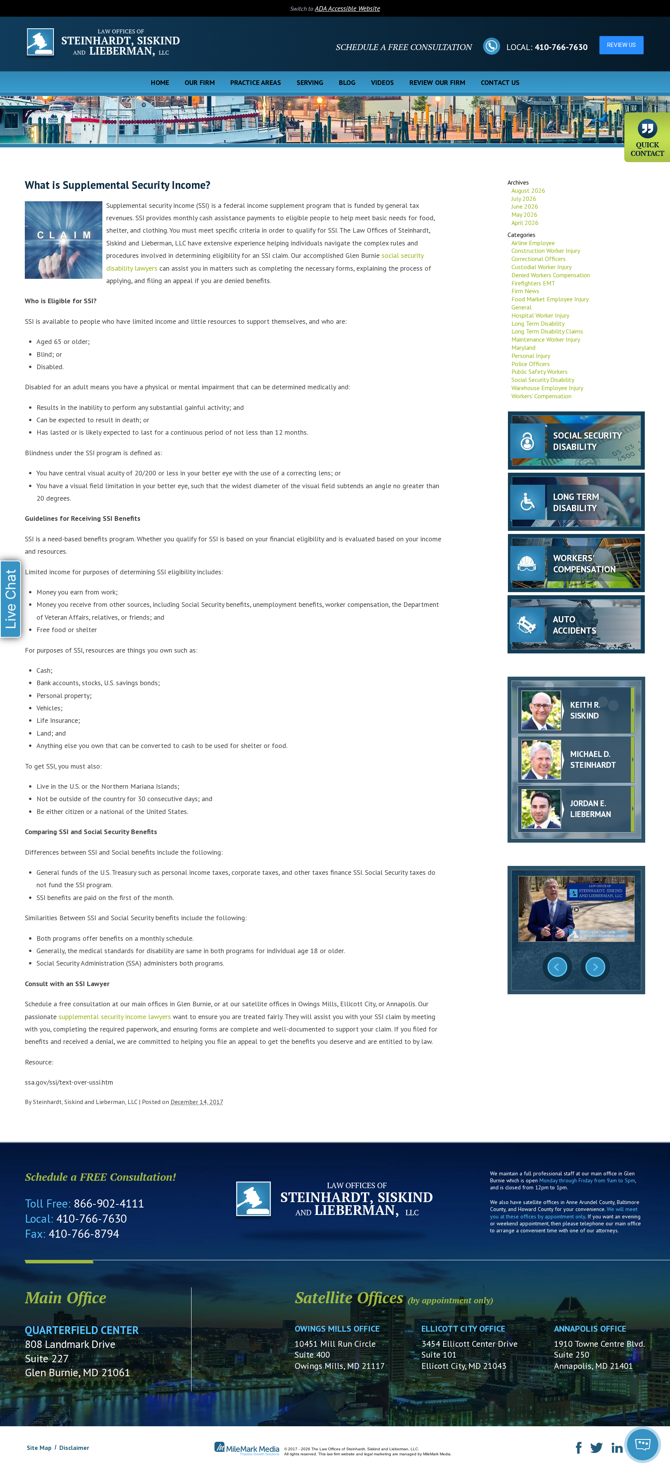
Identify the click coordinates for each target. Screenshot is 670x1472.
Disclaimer (74, 1447)
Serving (310, 82)
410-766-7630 (561, 46)
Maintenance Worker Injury (545, 339)
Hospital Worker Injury (540, 315)
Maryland (523, 347)
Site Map (39, 1447)
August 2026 (528, 190)
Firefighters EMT (533, 283)
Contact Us (500, 82)
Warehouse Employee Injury (547, 388)
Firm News (525, 291)
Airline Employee (533, 243)
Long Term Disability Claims (547, 331)
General (521, 307)
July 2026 (523, 198)
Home (160, 82)
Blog (347, 82)
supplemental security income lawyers (115, 1016)
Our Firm (200, 82)
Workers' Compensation (541, 396)
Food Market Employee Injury (550, 299)
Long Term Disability (538, 323)
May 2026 (524, 214)
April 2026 (525, 222)
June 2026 (524, 206)
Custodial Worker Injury (541, 267)
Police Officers (530, 364)
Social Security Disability (542, 380)
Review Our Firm (437, 82)
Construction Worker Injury (545, 250)
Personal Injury (530, 355)
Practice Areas (255, 82)
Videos (382, 82)
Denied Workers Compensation (550, 275)
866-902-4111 (109, 1203)
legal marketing (377, 1454)
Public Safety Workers (539, 371)
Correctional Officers (538, 259)
